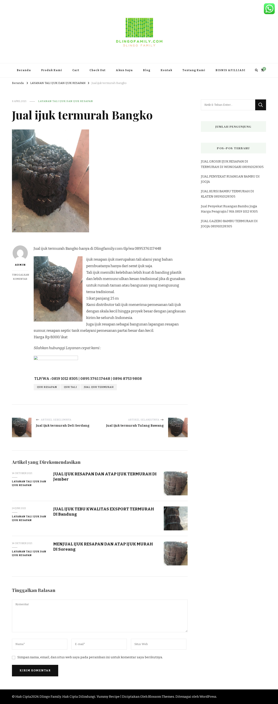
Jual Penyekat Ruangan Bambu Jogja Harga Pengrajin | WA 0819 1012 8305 (229, 208)
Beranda (24, 70)
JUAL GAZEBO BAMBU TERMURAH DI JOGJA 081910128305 (229, 223)
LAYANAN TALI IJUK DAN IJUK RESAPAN (65, 101)
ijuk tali (70, 387)
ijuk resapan (47, 387)
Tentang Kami (193, 70)
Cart (75, 70)
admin (20, 264)
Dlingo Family (50, 697)
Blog (146, 70)
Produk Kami (51, 70)
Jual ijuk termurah (99, 387)
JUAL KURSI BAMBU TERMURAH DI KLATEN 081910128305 (227, 193)
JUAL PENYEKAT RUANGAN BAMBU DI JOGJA (230, 179)
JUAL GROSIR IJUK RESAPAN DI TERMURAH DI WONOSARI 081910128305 (232, 164)
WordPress (207, 697)
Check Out (97, 70)
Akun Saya (124, 70)
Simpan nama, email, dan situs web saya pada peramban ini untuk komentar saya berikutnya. (90, 657)
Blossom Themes (161, 697)
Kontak (166, 70)
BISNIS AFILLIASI (230, 70)
